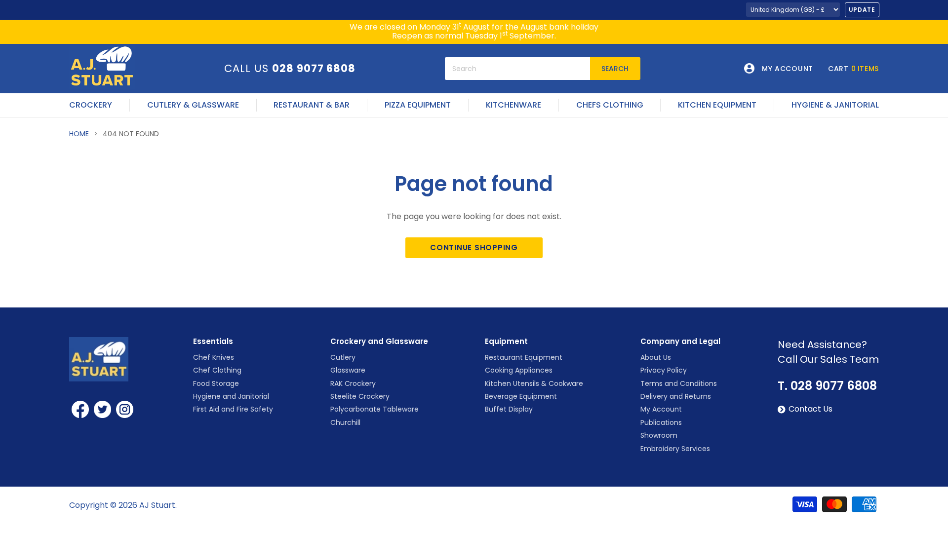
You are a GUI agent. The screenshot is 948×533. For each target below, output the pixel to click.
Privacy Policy (663, 370)
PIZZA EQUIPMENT (418, 105)
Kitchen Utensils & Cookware (534, 383)
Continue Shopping (474, 247)
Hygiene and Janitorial (231, 396)
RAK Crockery (353, 383)
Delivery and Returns (675, 396)
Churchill (345, 422)
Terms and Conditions (678, 383)
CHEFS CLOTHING (609, 105)
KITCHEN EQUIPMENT (717, 105)
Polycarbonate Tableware (374, 409)
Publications (661, 422)
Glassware (347, 370)
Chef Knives (213, 357)
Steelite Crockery (360, 396)
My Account (661, 409)
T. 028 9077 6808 (827, 386)
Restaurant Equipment (523, 357)
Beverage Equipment (521, 396)
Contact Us (810, 409)
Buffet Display (509, 409)
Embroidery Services (675, 449)
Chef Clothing (217, 370)
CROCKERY (90, 105)
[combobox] (517, 68)
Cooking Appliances (519, 370)
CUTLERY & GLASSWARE (193, 105)
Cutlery (343, 357)
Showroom (658, 435)
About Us (655, 357)
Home (79, 134)
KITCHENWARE (513, 105)
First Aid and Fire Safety (233, 409)
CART (853, 69)
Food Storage (216, 383)
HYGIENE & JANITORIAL (835, 105)
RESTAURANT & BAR (312, 105)
